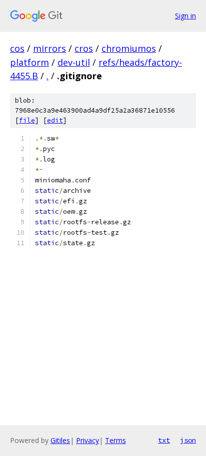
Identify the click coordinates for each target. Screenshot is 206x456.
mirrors (49, 48)
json (188, 440)
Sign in (185, 15)
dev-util (74, 62)
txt (164, 440)
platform (29, 62)
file (27, 120)
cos (17, 48)
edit (55, 120)
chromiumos (129, 48)
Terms (115, 440)
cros (83, 48)
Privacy (87, 440)
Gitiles (60, 440)
